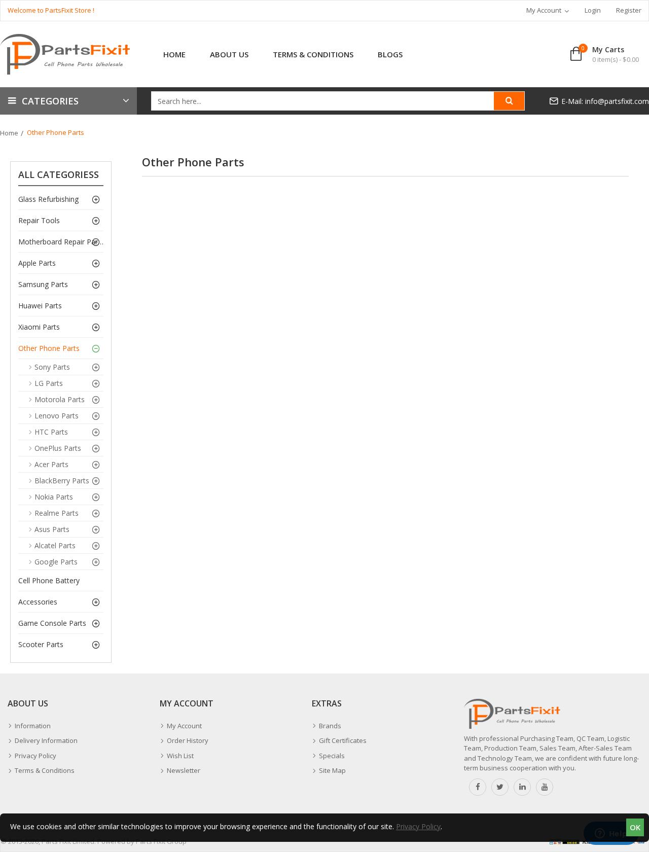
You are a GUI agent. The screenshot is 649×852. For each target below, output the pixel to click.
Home (9, 132)
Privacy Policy (418, 826)
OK (635, 827)
